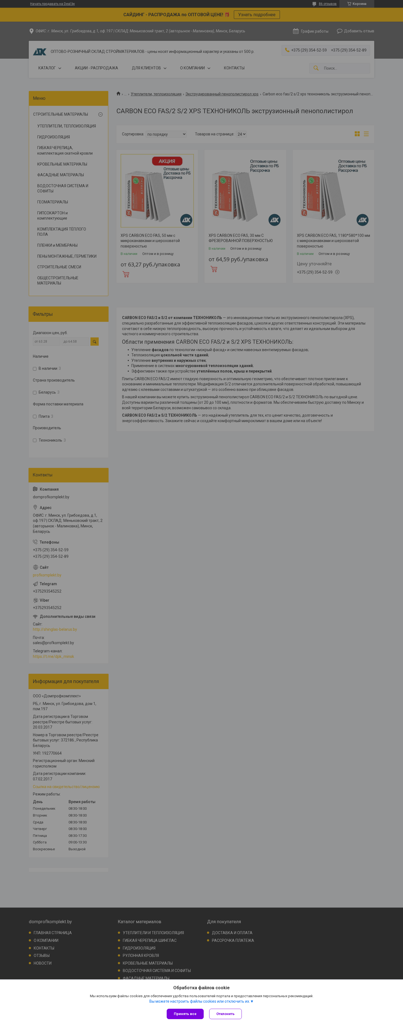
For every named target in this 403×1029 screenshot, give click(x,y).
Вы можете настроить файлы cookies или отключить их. (199, 1001)
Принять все (185, 1014)
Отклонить (225, 1014)
